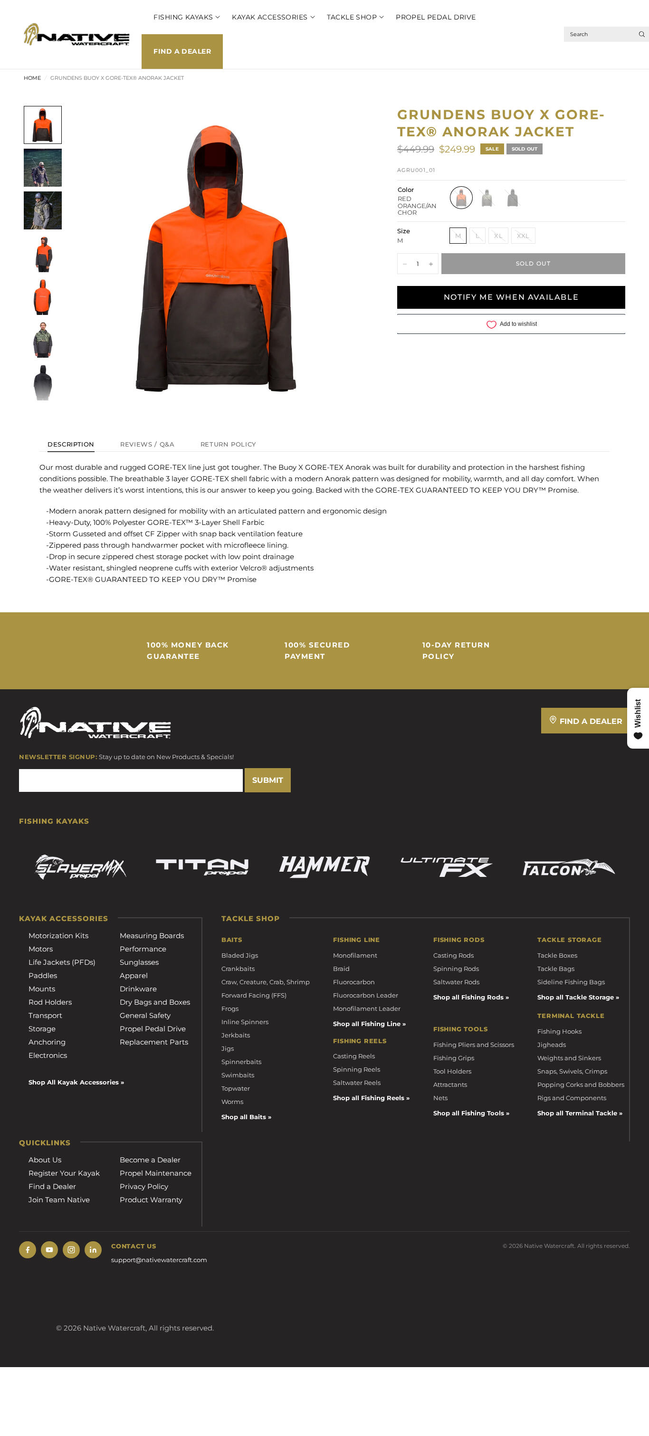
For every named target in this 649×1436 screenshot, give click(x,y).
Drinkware (138, 988)
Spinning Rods (456, 968)
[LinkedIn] (93, 1249)
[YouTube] (49, 1249)
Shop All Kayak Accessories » (76, 1082)
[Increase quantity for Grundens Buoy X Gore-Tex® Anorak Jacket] (431, 264)
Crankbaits (238, 968)
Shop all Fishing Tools (468, 1113)
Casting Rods (453, 955)
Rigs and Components (571, 1098)
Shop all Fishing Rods (468, 997)
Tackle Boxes (557, 955)
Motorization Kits (58, 935)
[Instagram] (71, 1249)
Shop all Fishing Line (367, 1023)
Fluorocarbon (354, 982)
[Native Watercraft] (95, 721)
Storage (42, 1028)
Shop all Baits (243, 1117)
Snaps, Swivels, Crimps (572, 1071)
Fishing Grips (453, 1058)
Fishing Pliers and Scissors (473, 1044)
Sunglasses (139, 962)
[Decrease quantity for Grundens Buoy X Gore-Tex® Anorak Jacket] (405, 264)
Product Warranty (151, 1199)
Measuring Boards (152, 935)
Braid (341, 968)
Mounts (42, 988)
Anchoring (47, 1041)
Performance (143, 948)
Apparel (134, 975)
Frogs (230, 1008)
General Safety (145, 1015)
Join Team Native (59, 1199)
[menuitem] (181, 17)
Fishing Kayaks (183, 17)
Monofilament (355, 955)
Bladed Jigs (239, 955)
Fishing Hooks (559, 1031)
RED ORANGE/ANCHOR (461, 198)
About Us (45, 1159)
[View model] (80, 867)
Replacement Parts (154, 1041)
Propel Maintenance (155, 1173)
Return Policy (228, 444)
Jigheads (551, 1044)
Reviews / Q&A (147, 444)
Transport (45, 1015)
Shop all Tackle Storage (575, 997)
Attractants (450, 1084)
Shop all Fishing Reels (368, 1098)
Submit (267, 780)
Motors (41, 948)
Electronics (48, 1055)
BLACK (512, 198)
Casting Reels (354, 1056)
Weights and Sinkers (569, 1058)
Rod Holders (50, 1002)
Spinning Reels (356, 1069)
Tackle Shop (352, 17)
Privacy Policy (144, 1186)
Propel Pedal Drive (436, 17)
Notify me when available (511, 297)
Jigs (227, 1048)
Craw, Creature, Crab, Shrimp (265, 982)
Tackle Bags (555, 968)
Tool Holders (452, 1071)
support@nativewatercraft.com (159, 1260)
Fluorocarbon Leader (365, 995)
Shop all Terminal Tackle (577, 1113)
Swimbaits (237, 1075)
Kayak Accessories (269, 17)
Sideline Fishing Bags (571, 982)
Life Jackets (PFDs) (62, 962)
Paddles (43, 975)
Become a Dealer (150, 1159)
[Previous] (91, 257)
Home (32, 78)
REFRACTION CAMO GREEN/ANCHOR (487, 198)
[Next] (344, 257)
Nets (440, 1098)
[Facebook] (27, 1249)
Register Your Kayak (64, 1173)
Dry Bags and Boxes (155, 1002)
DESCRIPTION (71, 444)
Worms (232, 1101)
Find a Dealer (181, 51)
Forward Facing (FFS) (253, 995)
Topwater (235, 1088)
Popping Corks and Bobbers (580, 1084)
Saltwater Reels (357, 1082)
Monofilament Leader (367, 1008)
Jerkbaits (235, 1035)
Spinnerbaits (241, 1061)
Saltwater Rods (456, 982)
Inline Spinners (244, 1022)
